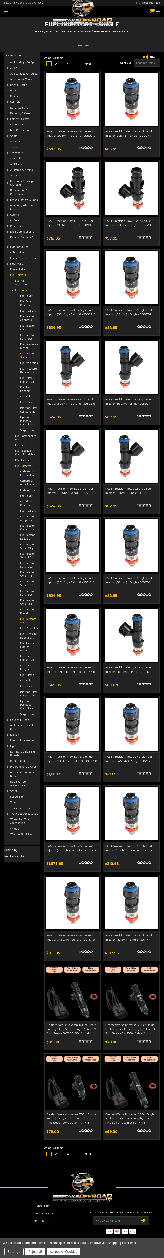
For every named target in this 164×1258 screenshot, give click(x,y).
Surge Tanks (28, 430)
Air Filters (16, 164)
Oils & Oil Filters (19, 761)
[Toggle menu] (19, 11)
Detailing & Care (20, 113)
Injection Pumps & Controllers (26, 421)
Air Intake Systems (21, 170)
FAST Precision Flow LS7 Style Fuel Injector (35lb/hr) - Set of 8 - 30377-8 (71, 669)
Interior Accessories (22, 740)
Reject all (35, 1251)
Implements (17, 124)
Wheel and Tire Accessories (19, 821)
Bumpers (15, 96)
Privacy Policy (43, 1213)
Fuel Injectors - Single (29, 355)
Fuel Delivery (18, 275)
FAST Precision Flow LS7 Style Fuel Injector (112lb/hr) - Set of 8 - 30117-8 (71, 937)
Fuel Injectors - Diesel (29, 346)
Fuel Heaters (28, 311)
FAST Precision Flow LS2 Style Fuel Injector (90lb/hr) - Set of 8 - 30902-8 (71, 223)
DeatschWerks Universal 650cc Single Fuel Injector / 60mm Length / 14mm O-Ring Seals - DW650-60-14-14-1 (130, 1118)
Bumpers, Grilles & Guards (21, 207)
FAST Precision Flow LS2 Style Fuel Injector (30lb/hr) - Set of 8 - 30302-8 (129, 669)
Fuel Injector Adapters (27, 318)
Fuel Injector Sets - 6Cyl (27, 593)
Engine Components (22, 232)
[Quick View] (92, 79)
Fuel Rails (26, 396)
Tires (13, 802)
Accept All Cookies (63, 1251)
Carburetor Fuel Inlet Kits (28, 473)
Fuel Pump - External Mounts (27, 647)
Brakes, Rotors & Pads (24, 200)
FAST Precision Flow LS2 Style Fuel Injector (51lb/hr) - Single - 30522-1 (128, 490)
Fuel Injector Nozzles (27, 537)
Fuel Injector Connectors (27, 327)
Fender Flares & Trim (23, 258)
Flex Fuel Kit (27, 296)
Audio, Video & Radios (23, 74)
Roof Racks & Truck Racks (22, 774)
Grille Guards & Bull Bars (21, 727)
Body (13, 90)
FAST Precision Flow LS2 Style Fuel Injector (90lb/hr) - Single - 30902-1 (128, 223)
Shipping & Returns (43, 1221)
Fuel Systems (23, 466)
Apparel (15, 175)
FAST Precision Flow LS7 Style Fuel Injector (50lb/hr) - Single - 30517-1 (128, 580)
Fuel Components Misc (25, 438)
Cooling (14, 215)
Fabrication (17, 252)
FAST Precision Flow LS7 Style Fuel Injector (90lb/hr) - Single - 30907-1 (128, 133)
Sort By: (125, 63)
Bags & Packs (18, 85)
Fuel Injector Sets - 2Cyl (27, 555)
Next (88, 64)
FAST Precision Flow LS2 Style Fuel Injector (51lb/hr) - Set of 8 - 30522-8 (70, 490)
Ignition (14, 735)
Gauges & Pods (19, 720)
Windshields (17, 158)
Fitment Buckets (20, 119)
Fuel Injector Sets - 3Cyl (27, 565)
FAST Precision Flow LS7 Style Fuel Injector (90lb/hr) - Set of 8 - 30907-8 (71, 133)
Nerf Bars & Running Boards (22, 753)
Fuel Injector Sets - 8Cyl (27, 337)
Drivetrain (16, 226)
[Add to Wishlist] (92, 88)
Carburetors (27, 490)
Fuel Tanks (26, 402)
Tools (13, 147)
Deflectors (16, 220)
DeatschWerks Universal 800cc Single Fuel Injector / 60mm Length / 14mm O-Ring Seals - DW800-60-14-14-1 (72, 1029)
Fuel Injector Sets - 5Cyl (27, 583)
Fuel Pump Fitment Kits (27, 380)
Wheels (14, 829)
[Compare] (92, 98)
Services (15, 141)
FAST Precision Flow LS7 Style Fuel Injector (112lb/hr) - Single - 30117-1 (128, 937)
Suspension (17, 797)
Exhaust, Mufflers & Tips (22, 239)
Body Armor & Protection (18, 192)
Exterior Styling (19, 247)
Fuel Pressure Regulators (28, 370)
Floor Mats (16, 264)
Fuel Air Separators (22, 283)
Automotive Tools (21, 79)
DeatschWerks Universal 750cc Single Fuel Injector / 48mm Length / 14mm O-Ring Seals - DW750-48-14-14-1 (130, 1029)
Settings (14, 1251)
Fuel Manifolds (29, 363)
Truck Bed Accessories (24, 814)
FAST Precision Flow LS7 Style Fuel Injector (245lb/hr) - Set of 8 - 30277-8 (72, 758)
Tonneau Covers (20, 808)
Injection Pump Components (29, 410)
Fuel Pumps (22, 460)
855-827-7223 (152, 2)
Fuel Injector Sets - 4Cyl (27, 574)
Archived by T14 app (22, 62)
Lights (14, 746)
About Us (43, 1206)
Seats (13, 136)
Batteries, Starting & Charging (22, 183)
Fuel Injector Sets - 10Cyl (27, 546)
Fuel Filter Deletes (26, 303)
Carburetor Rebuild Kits (27, 482)
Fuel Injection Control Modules (25, 453)
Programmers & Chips (23, 767)
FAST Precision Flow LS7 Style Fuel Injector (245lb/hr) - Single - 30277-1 (129, 758)
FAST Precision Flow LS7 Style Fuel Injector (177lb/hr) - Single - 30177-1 (128, 848)
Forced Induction (20, 269)
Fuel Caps (21, 290)
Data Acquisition (20, 107)
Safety (14, 791)
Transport (16, 153)
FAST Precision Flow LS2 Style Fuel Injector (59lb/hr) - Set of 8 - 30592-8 (71, 401)
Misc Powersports (21, 130)
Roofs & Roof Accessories (18, 783)
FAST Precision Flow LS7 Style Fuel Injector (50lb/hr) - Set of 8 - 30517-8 (71, 580)
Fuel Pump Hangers (26, 389)
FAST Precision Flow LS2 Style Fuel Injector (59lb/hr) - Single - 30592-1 (128, 401)
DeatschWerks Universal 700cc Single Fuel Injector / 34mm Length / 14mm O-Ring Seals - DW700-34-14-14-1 (72, 1118)
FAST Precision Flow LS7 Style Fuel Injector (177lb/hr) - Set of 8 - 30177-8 (71, 848)
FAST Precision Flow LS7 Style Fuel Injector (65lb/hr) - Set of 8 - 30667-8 (71, 312)
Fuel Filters (21, 445)
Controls (15, 102)
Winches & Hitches (21, 834)
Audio (13, 68)
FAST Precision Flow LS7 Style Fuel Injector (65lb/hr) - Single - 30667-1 (128, 312)
